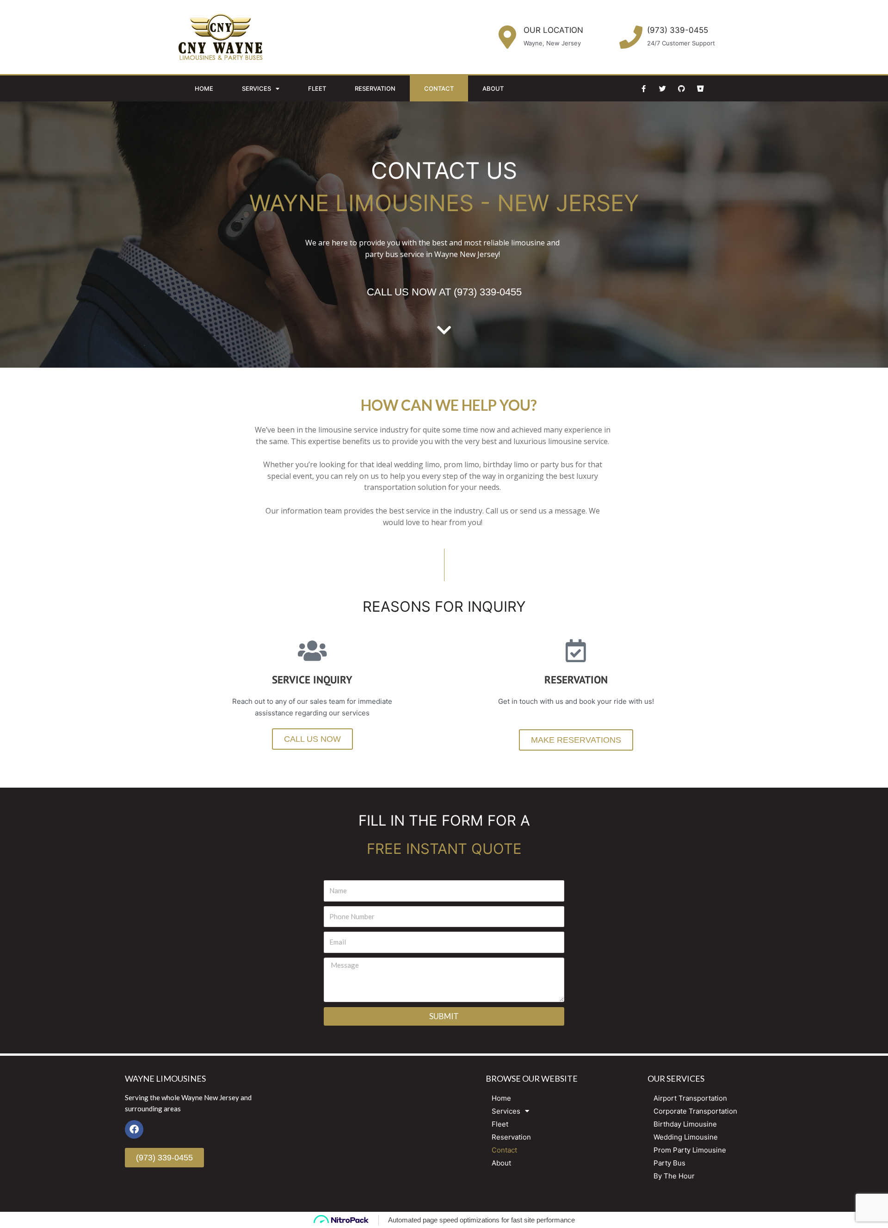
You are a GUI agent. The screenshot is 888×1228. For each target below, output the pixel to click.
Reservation (375, 88)
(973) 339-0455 (677, 30)
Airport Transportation (690, 1098)
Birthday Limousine (685, 1124)
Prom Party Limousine (690, 1150)
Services (256, 88)
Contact (439, 88)
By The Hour (674, 1176)
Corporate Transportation (695, 1111)
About (493, 88)
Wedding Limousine (686, 1137)
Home (204, 88)
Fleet (317, 88)
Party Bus (669, 1163)
